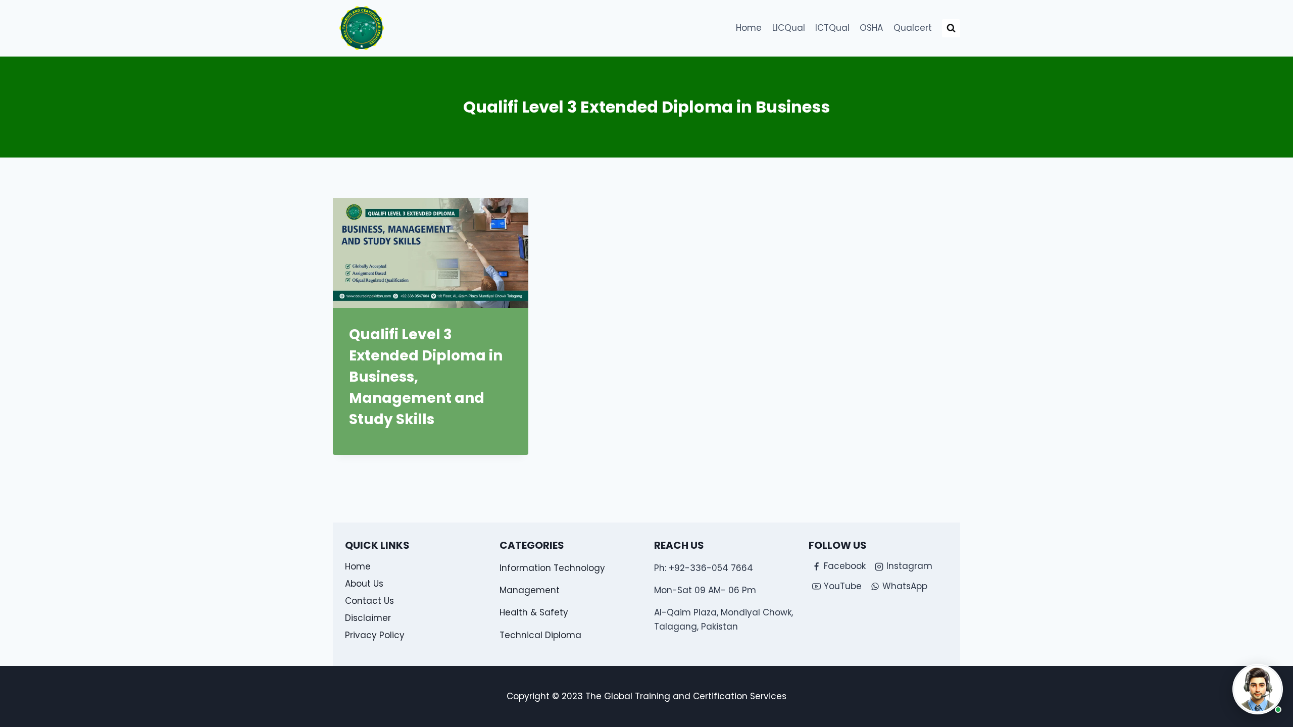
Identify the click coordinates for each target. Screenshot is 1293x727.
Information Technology (552, 568)
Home (749, 28)
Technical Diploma (540, 635)
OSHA (871, 28)
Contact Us (369, 601)
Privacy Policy (375, 635)
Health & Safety (534, 612)
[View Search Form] (951, 28)
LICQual (788, 28)
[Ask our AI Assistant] (1257, 689)
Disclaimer (368, 618)
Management (530, 590)
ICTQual (832, 28)
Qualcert (912, 28)
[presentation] (430, 253)
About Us (364, 584)
